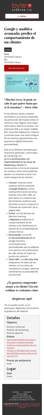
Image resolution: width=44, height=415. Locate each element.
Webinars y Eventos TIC (22, 6)
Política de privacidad (13, 405)
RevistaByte (25, 403)
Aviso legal (35, 403)
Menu (23, 16)
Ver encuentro (16, 68)
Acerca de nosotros (31, 405)
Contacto (22, 407)
